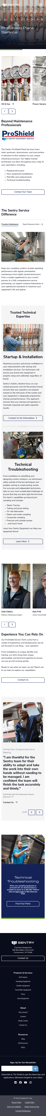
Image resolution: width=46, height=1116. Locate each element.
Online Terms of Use (32, 1107)
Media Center (23, 1021)
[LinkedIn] (15, 1083)
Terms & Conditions (14, 1107)
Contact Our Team (23, 192)
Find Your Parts (23, 904)
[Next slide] (12, 111)
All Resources (23, 1043)
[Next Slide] (39, 812)
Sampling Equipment (23, 981)
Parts (23, 994)
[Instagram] (30, 1083)
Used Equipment (23, 998)
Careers (23, 1017)
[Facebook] (20, 1083)
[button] (42, 224)
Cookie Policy (29, 1102)
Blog (23, 1039)
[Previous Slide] (31, 812)
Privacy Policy (16, 1102)
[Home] (12, 5)
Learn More (21, 541)
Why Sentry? (23, 1012)
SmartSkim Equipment (23, 990)
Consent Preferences (23, 1111)
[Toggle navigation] (40, 4)
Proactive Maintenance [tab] (9, 224)
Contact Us (23, 680)
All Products (23, 977)
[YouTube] (25, 1083)
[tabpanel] (23, 261)
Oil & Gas (6, 104)
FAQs (23, 1047)
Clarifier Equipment (23, 986)
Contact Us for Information (21, 418)
